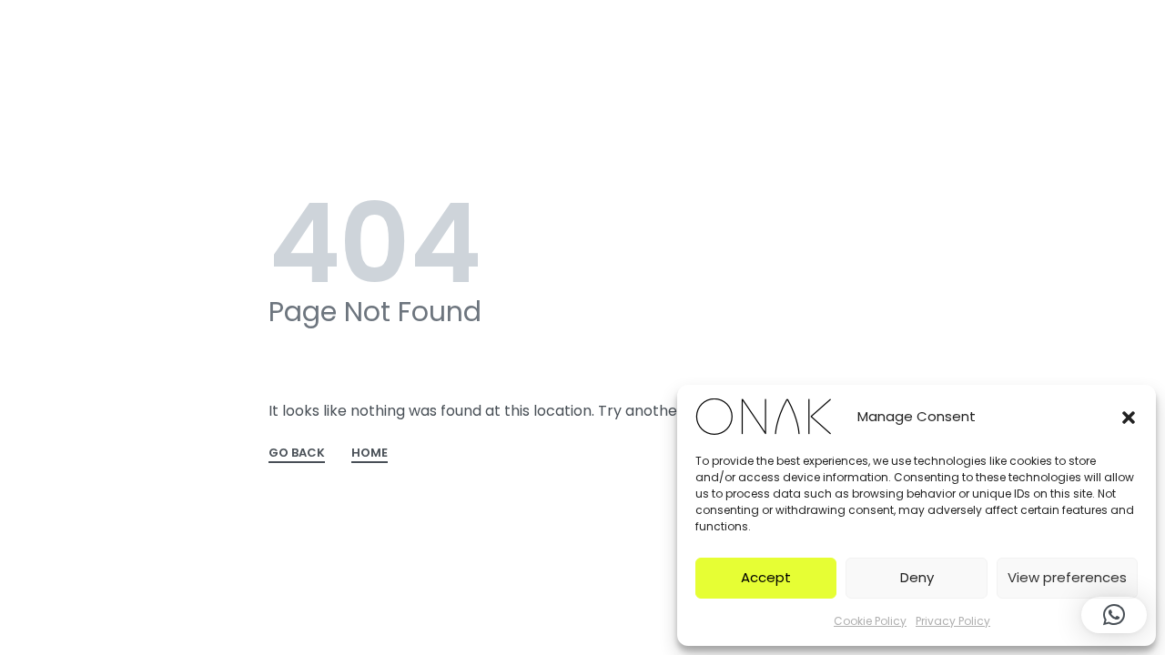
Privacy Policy (953, 621)
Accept (766, 577)
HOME (369, 454)
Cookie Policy (870, 621)
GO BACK (296, 454)
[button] (1128, 417)
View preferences (1067, 577)
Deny (917, 577)
